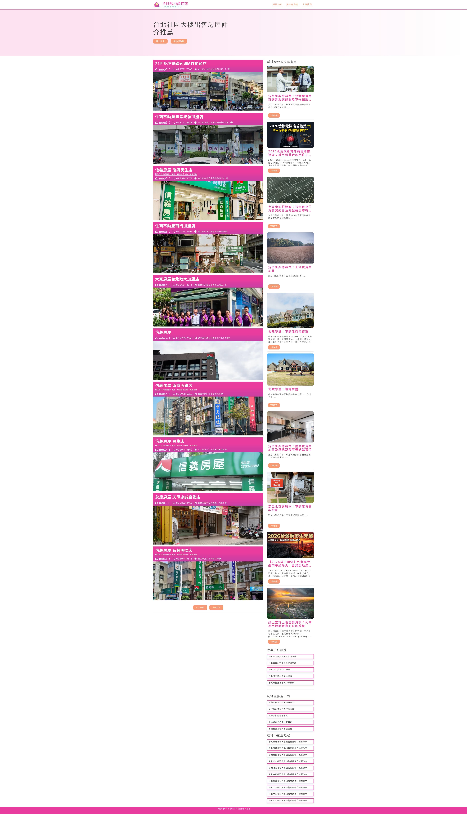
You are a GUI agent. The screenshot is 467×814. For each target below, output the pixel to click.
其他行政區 (179, 41)
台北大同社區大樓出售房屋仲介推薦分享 (288, 787)
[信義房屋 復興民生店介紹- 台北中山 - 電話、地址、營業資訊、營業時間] (208, 173)
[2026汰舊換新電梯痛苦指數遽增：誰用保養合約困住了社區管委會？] (290, 148)
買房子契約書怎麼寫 (278, 715)
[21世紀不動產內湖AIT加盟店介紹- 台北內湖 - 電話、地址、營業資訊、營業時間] (208, 66)
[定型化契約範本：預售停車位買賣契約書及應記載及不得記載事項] (290, 204)
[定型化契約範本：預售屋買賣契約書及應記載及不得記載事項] (290, 93)
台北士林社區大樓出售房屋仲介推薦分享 (288, 741)
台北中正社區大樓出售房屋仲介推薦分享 (288, 774)
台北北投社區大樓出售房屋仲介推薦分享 (288, 754)
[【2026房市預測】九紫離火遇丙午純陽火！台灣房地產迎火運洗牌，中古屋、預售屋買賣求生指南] (290, 559)
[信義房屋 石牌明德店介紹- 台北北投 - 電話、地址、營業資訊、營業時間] (208, 553)
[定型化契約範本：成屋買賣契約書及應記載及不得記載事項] (290, 440)
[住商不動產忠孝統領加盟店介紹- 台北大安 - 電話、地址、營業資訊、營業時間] (208, 119)
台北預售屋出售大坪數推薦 (281, 682)
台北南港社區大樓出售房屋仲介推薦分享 (288, 748)
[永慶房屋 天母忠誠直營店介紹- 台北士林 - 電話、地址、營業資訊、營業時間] (208, 499)
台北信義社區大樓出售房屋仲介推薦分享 (288, 767)
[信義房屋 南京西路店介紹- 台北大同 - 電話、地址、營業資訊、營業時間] (208, 389)
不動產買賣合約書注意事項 (281, 702)
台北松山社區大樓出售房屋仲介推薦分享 (288, 761)
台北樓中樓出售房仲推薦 (280, 676)
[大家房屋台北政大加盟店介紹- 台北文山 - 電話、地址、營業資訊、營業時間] (208, 281)
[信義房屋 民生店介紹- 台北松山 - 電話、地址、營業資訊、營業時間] (208, 444)
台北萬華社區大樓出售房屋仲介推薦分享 (288, 781)
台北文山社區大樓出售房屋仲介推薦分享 (288, 800)
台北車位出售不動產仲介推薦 (282, 663)
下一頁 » (216, 607)
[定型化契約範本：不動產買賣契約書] (290, 501)
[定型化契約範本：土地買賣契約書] (290, 261)
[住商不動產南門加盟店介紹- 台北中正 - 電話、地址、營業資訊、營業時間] (208, 228)
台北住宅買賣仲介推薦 (279, 669)
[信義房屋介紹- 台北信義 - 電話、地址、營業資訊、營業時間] (208, 334)
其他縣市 (160, 41)
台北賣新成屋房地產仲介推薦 (282, 656)
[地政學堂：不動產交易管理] (290, 322)
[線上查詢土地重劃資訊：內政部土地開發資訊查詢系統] (290, 617)
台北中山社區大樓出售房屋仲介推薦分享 (288, 794)
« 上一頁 (200, 607)
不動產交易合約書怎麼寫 (280, 728)
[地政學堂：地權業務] (290, 381)
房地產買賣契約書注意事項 (281, 709)
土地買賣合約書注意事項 (280, 722)
